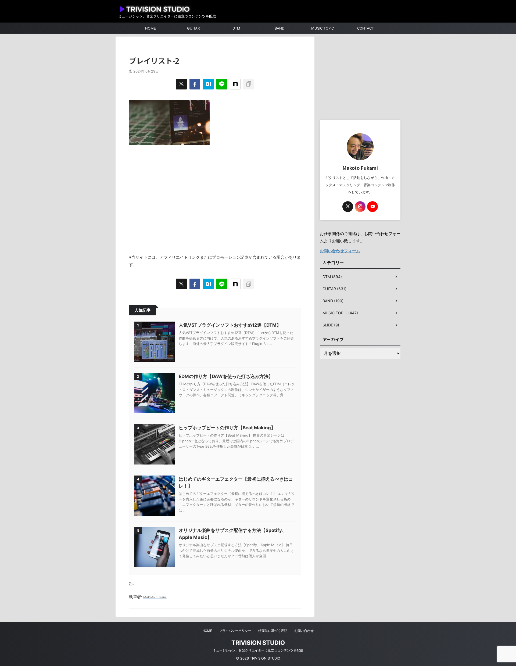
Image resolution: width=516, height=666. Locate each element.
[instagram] (360, 206)
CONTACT (365, 28)
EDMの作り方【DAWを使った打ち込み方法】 (226, 376)
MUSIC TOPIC (322, 28)
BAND (279, 28)
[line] (221, 84)
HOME (150, 28)
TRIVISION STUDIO (258, 642)
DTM (236, 28)
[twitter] (181, 84)
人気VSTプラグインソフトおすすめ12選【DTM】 (230, 325)
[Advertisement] (215, 196)
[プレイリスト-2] (208, 84)
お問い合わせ (304, 631)
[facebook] (194, 84)
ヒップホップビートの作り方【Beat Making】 (227, 427)
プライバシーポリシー (235, 631)
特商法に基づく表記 (272, 631)
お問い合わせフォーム (340, 250)
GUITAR (193, 28)
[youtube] (372, 206)
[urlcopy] (248, 84)
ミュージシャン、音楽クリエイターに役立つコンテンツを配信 (258, 650)
